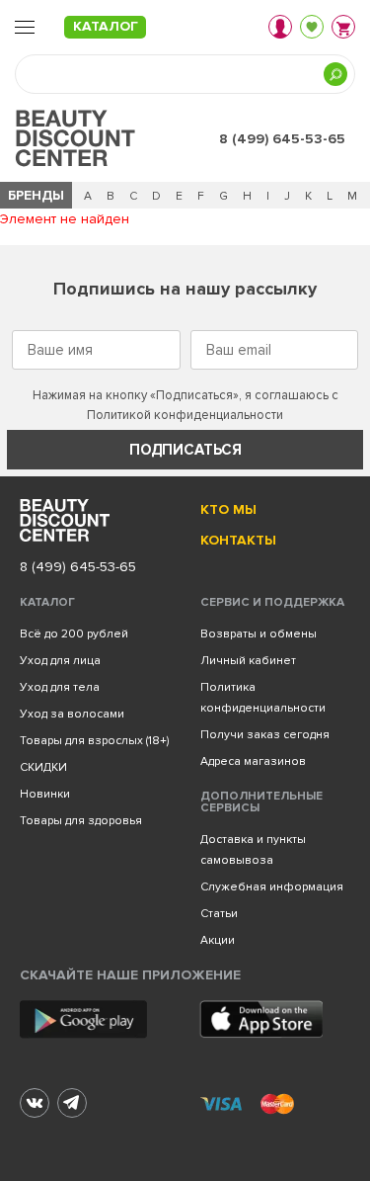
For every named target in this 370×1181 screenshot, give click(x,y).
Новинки (45, 794)
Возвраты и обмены (258, 634)
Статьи (219, 913)
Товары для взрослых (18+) (94, 740)
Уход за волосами (72, 714)
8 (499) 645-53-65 (282, 138)
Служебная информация (271, 887)
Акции (217, 940)
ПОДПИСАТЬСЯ (185, 450)
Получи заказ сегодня (265, 734)
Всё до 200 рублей (74, 634)
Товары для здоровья (81, 820)
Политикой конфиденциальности (185, 415)
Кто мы (228, 509)
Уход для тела (60, 687)
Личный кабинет (248, 660)
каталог (105, 26)
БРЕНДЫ (36, 195)
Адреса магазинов (253, 761)
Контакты (238, 540)
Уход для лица (60, 660)
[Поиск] (335, 74)
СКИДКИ (43, 767)
